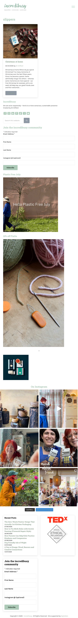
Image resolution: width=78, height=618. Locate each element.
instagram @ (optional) (12, 158)
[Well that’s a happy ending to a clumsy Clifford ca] (19, 448)
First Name (7, 142)
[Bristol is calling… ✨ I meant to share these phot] (19, 487)
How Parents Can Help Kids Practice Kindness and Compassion (19, 537)
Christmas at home (14, 61)
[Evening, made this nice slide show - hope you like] (59, 487)
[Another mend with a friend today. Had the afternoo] (59, 448)
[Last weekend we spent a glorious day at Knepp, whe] (19, 409)
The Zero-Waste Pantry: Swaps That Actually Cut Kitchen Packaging (19, 523)
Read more (12, 93)
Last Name (7, 150)
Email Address (9, 134)
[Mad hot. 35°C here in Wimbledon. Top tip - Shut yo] (59, 409)
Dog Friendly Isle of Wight (15, 542)
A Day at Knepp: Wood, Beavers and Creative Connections (19, 548)
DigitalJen (64, 616)
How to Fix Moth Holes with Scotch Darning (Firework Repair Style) (19, 530)
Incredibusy (28, 616)
